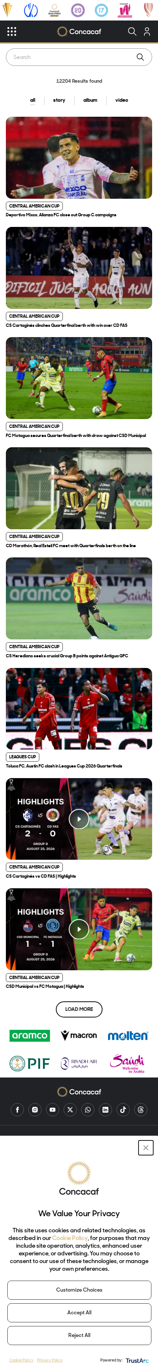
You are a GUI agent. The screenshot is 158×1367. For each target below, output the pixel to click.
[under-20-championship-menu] (78, 10)
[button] (146, 1147)
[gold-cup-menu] (7, 10)
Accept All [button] (79, 1313)
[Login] (147, 31)
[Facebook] (17, 1109)
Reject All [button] (79, 1335)
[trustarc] (136, 1360)
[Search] (132, 31)
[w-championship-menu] (125, 10)
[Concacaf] (79, 31)
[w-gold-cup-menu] (148, 10)
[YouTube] (52, 1109)
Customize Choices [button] (79, 1290)
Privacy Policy (50, 1360)
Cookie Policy (70, 1238)
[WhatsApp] (87, 1109)
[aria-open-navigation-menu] (12, 31)
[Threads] (140, 1109)
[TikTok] (123, 1109)
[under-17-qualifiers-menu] (101, 10)
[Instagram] (35, 1109)
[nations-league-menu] (31, 10)
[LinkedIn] (105, 1109)
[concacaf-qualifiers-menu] (54, 10)
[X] (70, 1109)
